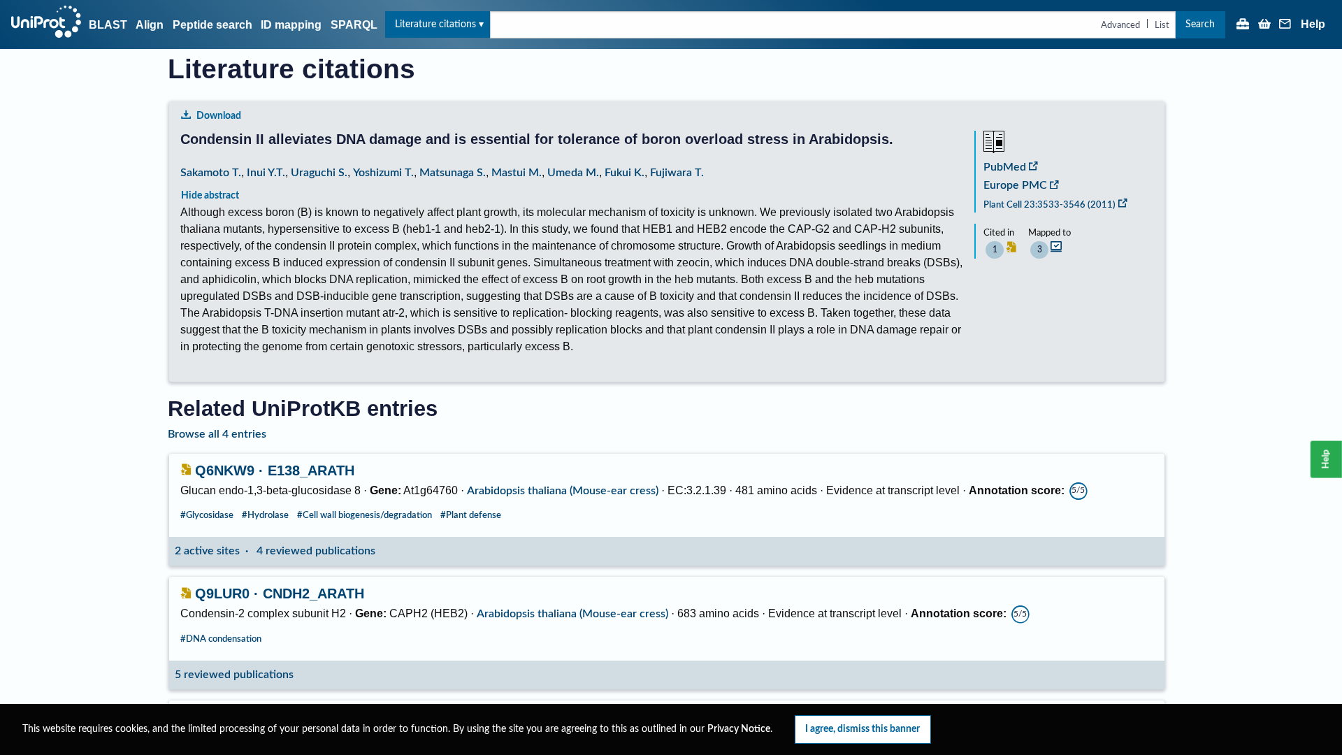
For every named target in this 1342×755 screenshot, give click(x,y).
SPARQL (354, 25)
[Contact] (1285, 25)
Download (218, 115)
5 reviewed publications (234, 674)
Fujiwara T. (677, 172)
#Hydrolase (265, 515)
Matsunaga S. (452, 172)
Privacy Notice (738, 729)
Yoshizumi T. (383, 172)
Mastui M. (516, 172)
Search (1200, 24)
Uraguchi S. (319, 172)
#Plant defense (470, 515)
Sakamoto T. (210, 172)
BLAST (108, 25)
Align (150, 25)
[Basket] (1264, 25)
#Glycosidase (206, 515)
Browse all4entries (217, 434)
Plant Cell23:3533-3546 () (1049, 205)
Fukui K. (624, 172)
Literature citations (435, 24)
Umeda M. (573, 172)
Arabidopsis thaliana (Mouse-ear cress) (562, 490)
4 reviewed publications (316, 550)
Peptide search (212, 25)
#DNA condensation (220, 639)
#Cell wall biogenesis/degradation (364, 515)
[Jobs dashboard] (1242, 25)
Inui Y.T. (266, 172)
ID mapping (291, 25)
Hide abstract (210, 195)
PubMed (1004, 167)
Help (1313, 24)
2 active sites (207, 550)
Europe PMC (1015, 185)
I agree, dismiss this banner (862, 729)
